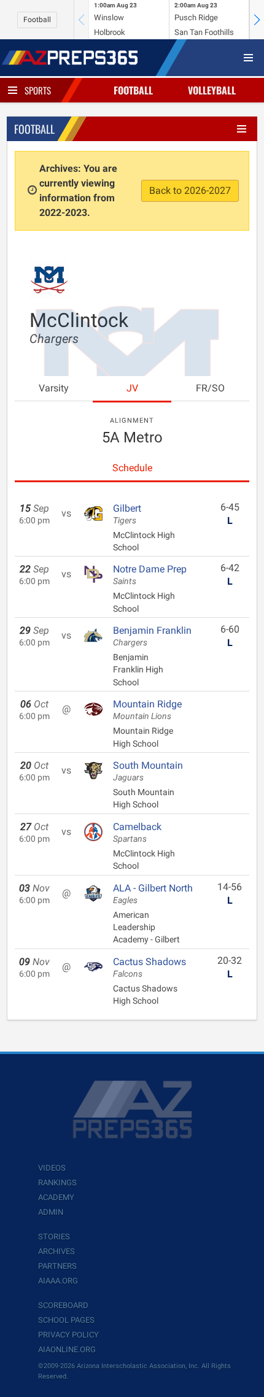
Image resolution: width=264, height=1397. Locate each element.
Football (37, 19)
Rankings (57, 1182)
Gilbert (127, 514)
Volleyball (212, 90)
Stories (54, 1236)
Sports (38, 90)
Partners (57, 1266)
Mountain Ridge (147, 710)
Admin (50, 1212)
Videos (52, 1167)
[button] (256, 19)
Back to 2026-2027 (190, 190)
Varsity (54, 388)
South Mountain (148, 771)
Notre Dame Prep (150, 575)
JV (132, 388)
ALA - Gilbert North (153, 894)
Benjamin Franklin (152, 636)
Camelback (137, 832)
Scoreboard (63, 1305)
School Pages (66, 1320)
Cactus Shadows (149, 967)
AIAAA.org (58, 1280)
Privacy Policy (68, 1334)
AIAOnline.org (67, 1349)
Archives (56, 1251)
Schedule (132, 468)
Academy (56, 1197)
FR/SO (210, 388)
